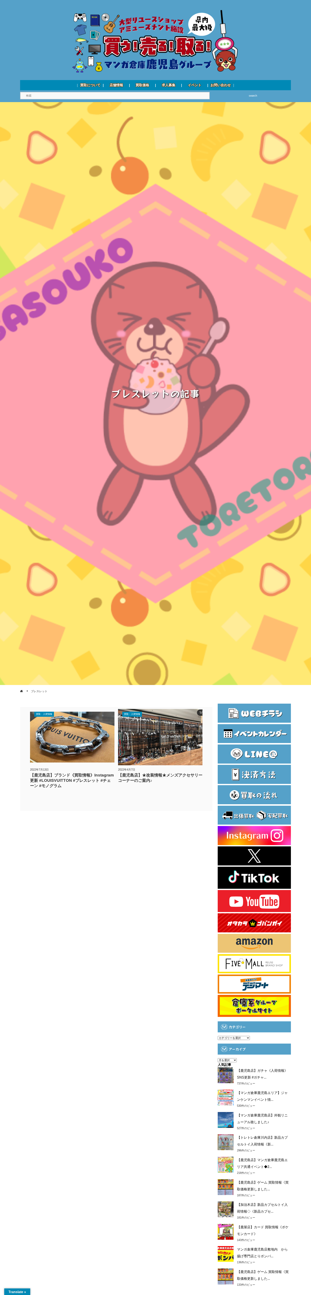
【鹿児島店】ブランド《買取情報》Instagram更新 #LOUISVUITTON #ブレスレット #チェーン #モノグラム (72, 780)
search (253, 95)
